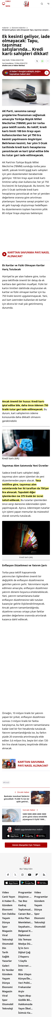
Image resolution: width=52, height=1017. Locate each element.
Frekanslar (24, 987)
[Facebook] (8, 874)
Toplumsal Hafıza (26, 909)
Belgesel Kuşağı (26, 930)
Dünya (6, 922)
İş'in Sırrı (23, 948)
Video (5, 892)
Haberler (5, 28)
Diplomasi (24, 935)
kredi (28, 170)
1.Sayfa (22, 960)
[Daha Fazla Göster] (48, 61)
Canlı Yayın (8, 896)
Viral (5, 935)
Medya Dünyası (26, 943)
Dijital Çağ (24, 952)
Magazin (7, 930)
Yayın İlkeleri (26, 1008)
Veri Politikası (26, 982)
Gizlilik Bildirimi (26, 999)
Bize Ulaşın (24, 974)
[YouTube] (29, 874)
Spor (4, 926)
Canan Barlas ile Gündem (26, 913)
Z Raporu (23, 956)
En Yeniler (8, 970)
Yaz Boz (22, 901)
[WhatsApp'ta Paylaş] (42, 61)
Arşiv (21, 991)
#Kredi (6, 782)
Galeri (5, 965)
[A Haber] (26, 4)
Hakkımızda (25, 1004)
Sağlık (5, 956)
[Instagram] (22, 874)
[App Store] (13, 836)
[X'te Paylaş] (37, 61)
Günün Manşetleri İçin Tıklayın (26, 845)
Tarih (5, 952)
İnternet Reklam (26, 965)
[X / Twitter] (15, 874)
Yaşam (6, 918)
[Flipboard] (36, 874)
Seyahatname (26, 926)
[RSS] (44, 874)
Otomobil (7, 943)
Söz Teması (24, 939)
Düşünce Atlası (26, 896)
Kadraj (22, 905)
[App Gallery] (40, 836)
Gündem (7, 905)
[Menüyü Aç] (48, 3)
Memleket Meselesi (26, 922)
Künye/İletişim (26, 978)
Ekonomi (7, 909)
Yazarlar (7, 960)
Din (4, 948)
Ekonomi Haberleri (19, 28)
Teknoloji (7, 939)
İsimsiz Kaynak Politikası (26, 1012)
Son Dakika (8, 913)
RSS (20, 970)
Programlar (25, 892)
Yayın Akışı (24, 995)
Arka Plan (24, 918)
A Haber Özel (10, 901)
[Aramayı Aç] (41, 3)
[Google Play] (27, 836)
